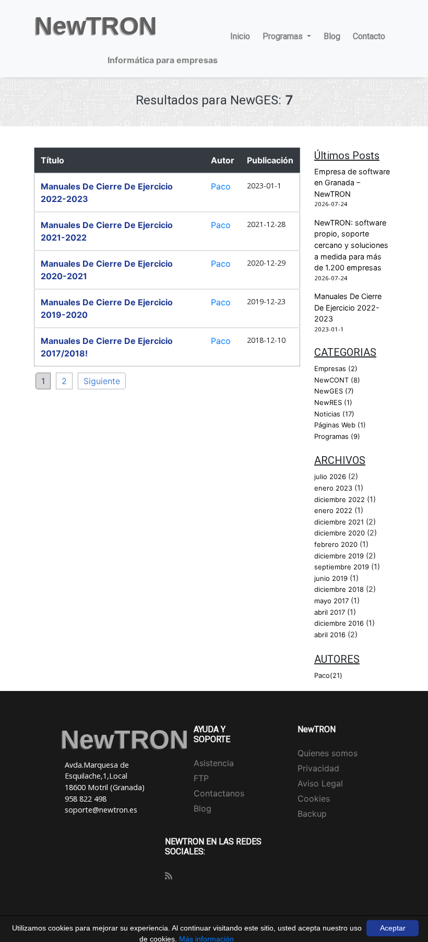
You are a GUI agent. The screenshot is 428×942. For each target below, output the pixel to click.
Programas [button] (284, 36)
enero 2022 (333, 510)
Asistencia (214, 763)
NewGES (334, 391)
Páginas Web (340, 425)
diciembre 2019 (339, 556)
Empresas (336, 368)
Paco (221, 186)
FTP (201, 778)
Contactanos (219, 793)
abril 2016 (330, 634)
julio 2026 (330, 476)
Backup (312, 813)
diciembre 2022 (339, 499)
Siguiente (102, 381)
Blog (332, 36)
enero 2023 (333, 488)
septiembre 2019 (341, 567)
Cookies (314, 798)
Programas (337, 436)
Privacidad (318, 768)
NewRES (333, 402)
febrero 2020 (336, 544)
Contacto (369, 36)
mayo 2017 (331, 601)
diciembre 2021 (339, 522)
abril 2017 (329, 612)
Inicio (240, 36)
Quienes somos (328, 753)
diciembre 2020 (339, 533)
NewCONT (337, 380)
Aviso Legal (320, 783)
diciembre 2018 (339, 589)
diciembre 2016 (339, 623)
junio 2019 (331, 578)
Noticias (334, 414)
